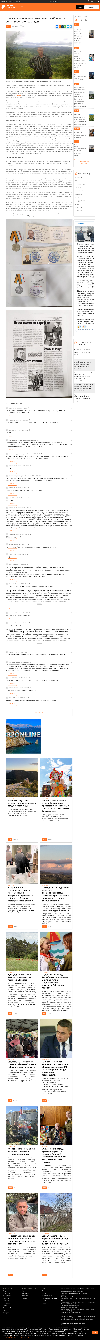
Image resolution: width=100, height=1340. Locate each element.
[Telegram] (98, 1)
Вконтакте (25, 1293)
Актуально (79, 177)
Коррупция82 (80, 184)
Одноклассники (27, 1291)
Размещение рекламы (49, 1298)
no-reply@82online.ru (75, 1312)
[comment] (86, 20)
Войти (80, 7)
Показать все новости (84, 162)
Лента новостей (81, 17)
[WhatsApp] (65, 26)
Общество (79, 181)
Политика (78, 187)
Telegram (25, 1298)
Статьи (44, 1293)
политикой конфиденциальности (15, 1337)
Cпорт (77, 204)
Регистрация (91, 7)
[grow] (81, 20)
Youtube (25, 1295)
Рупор (44, 1303)
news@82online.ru (66, 1307)
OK (95, 1332)
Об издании (46, 1291)
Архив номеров (47, 1295)
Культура (78, 207)
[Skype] (68, 26)
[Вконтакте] (92, 1)
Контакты (45, 1300)
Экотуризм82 (80, 201)
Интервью (79, 194)
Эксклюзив (79, 191)
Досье (77, 197)
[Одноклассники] (89, 1)
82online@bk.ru (76, 1307)
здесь (19, 95)
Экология (78, 211)
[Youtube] (95, 1)
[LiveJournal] (62, 26)
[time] (76, 20)
